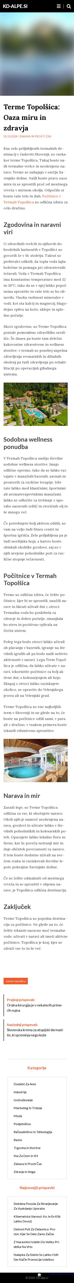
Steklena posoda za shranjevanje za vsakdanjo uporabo (36, 1206)
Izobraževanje (23, 1100)
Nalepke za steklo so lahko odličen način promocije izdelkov (36, 1257)
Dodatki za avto (25, 1084)
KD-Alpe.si (15, 6)
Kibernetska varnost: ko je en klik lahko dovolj (37, 1218)
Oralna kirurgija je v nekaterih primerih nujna (35, 1005)
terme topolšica (15, 981)
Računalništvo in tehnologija (33, 1132)
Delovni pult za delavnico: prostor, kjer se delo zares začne (35, 1231)
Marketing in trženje (28, 1108)
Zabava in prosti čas (35, 136)
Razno (18, 1140)
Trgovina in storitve (27, 1148)
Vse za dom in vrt (26, 1156)
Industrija (20, 1092)
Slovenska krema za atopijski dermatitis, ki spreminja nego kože (35, 1030)
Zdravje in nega (24, 1172)
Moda (18, 1116)
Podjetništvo (22, 1124)
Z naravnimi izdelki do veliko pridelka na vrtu (37, 1244)
